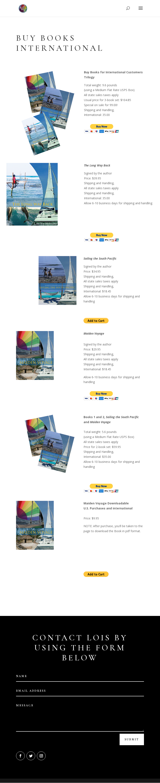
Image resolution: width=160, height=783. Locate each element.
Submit (132, 739)
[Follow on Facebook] (20, 755)
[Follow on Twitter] (30, 755)
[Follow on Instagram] (41, 755)
